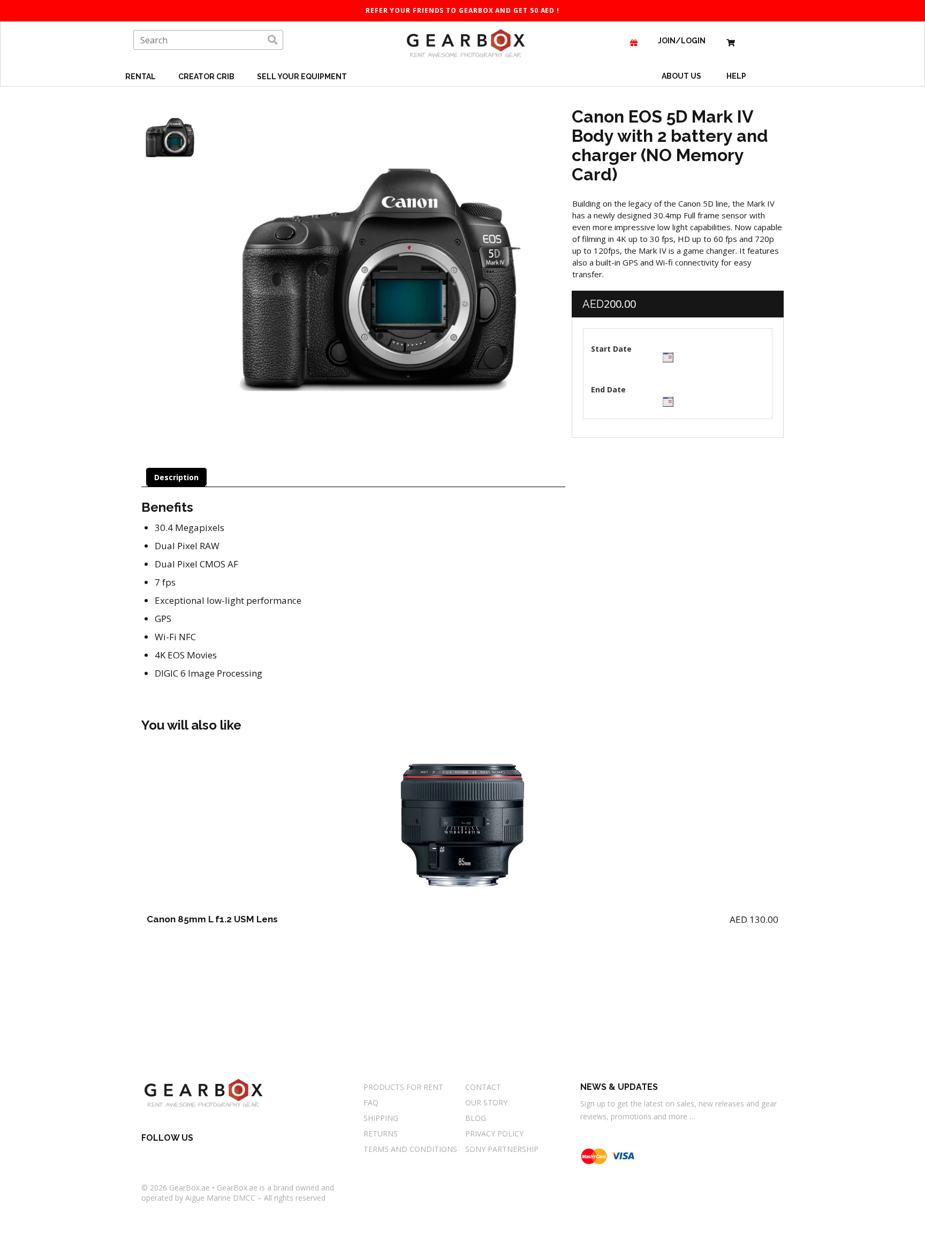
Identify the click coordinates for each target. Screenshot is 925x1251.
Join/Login (682, 40)
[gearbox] (730, 40)
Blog (475, 1118)
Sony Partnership (502, 1149)
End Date (608, 389)
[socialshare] (146, 1157)
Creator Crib (207, 76)
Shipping (380, 1118)
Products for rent (403, 1087)
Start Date (611, 349)
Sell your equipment (302, 76)
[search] (272, 40)
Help (737, 76)
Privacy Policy (494, 1133)
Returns (380, 1133)
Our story (486, 1102)
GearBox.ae (189, 1187)
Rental (141, 76)
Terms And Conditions (410, 1149)
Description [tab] (176, 477)
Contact (483, 1087)
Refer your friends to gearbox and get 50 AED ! (462, 10)
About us (681, 76)
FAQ (370, 1102)
